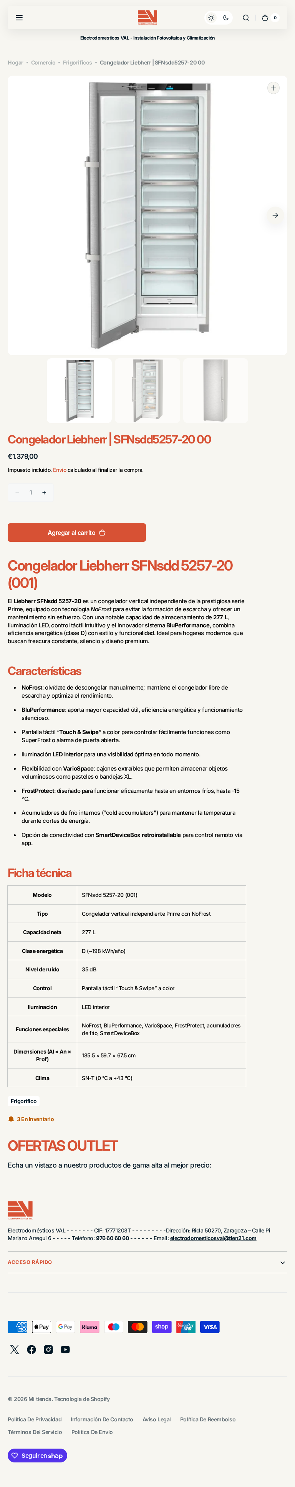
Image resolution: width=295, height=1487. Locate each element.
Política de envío (92, 1432)
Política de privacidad (34, 1419)
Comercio (43, 62)
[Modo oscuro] (218, 18)
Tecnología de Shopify (82, 1399)
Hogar (15, 62)
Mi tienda (39, 1399)
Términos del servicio (35, 1432)
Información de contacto (102, 1419)
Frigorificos (77, 62)
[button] (19, 17)
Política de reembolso (208, 1419)
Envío (59, 469)
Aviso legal (157, 1419)
